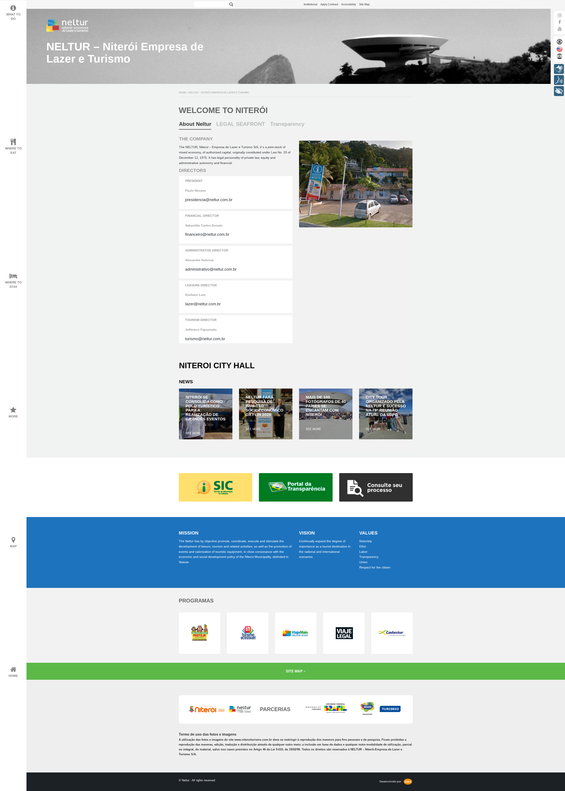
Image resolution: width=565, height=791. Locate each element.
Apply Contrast (329, 4)
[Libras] (559, 69)
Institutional (310, 4)
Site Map (364, 4)
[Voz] (559, 80)
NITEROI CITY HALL (217, 365)
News (186, 381)
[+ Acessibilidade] (559, 91)
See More (193, 433)
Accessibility (348, 4)
